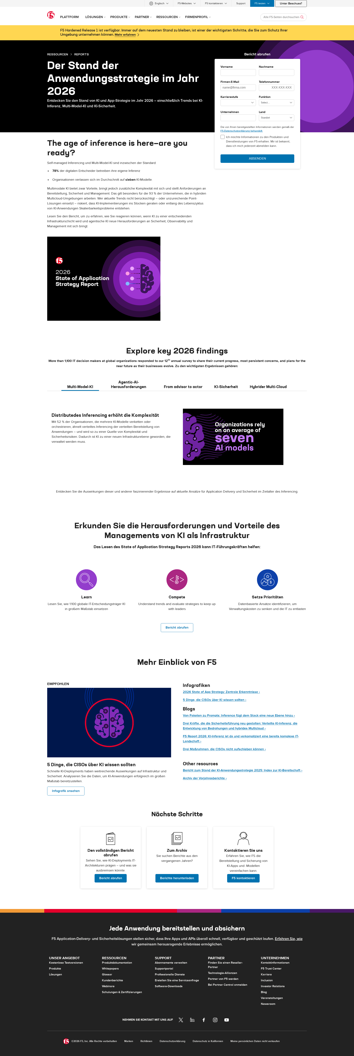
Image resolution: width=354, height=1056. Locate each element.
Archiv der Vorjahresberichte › (205, 778)
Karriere (266, 974)
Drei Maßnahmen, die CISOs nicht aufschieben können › (224, 749)
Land (262, 112)
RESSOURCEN (57, 54)
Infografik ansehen (66, 791)
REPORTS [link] (81, 54)
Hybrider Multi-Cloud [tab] (268, 386)
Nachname (266, 67)
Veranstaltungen (272, 998)
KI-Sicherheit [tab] (226, 386)
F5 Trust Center (271, 968)
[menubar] (177, 3)
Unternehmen (230, 112)
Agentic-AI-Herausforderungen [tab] (128, 384)
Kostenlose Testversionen (66, 963)
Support (240, 3)
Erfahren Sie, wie (289, 939)
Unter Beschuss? (291, 3)
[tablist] (177, 384)
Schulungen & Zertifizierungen (122, 992)
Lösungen (55, 974)
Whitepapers (110, 968)
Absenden (257, 158)
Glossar (107, 974)
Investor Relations (273, 986)
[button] (110, 857)
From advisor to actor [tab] (183, 386)
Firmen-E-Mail (230, 82)
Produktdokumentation (117, 963)
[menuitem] (159, 3)
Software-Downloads (169, 986)
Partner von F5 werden (223, 979)
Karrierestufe (229, 97)
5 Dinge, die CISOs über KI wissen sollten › (214, 700)
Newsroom (268, 1004)
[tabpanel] (177, 436)
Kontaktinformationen (275, 963)
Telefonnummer (269, 82)
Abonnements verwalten (171, 963)
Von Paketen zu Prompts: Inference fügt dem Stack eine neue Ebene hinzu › (239, 715)
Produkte (55, 968)
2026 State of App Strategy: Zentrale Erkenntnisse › (221, 692)
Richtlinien (146, 1041)
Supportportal (164, 968)
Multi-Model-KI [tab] (80, 386)
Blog (264, 992)
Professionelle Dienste (170, 974)
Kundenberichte (112, 980)
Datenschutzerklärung (172, 1041)
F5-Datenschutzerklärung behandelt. (242, 130)
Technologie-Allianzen (222, 973)
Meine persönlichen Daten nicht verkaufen (255, 1041)
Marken (128, 1041)
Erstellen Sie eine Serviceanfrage (177, 980)
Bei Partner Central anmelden (227, 985)
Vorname (227, 67)
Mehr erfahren (125, 34)
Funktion (264, 97)
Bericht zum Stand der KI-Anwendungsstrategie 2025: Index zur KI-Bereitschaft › (242, 770)
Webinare (108, 986)
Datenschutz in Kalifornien (208, 1041)
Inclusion (267, 980)
